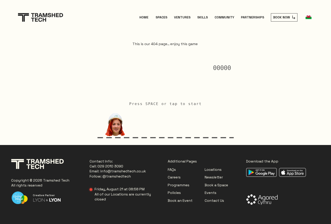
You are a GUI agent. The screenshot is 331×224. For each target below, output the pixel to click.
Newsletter (214, 177)
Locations (213, 169)
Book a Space (216, 185)
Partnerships (252, 17)
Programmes (178, 185)
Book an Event (180, 200)
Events (210, 192)
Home (143, 17)
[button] (308, 17)
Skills (202, 17)
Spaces (161, 17)
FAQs (172, 169)
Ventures (182, 17)
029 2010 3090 (110, 166)
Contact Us (214, 200)
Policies (174, 192)
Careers (174, 177)
